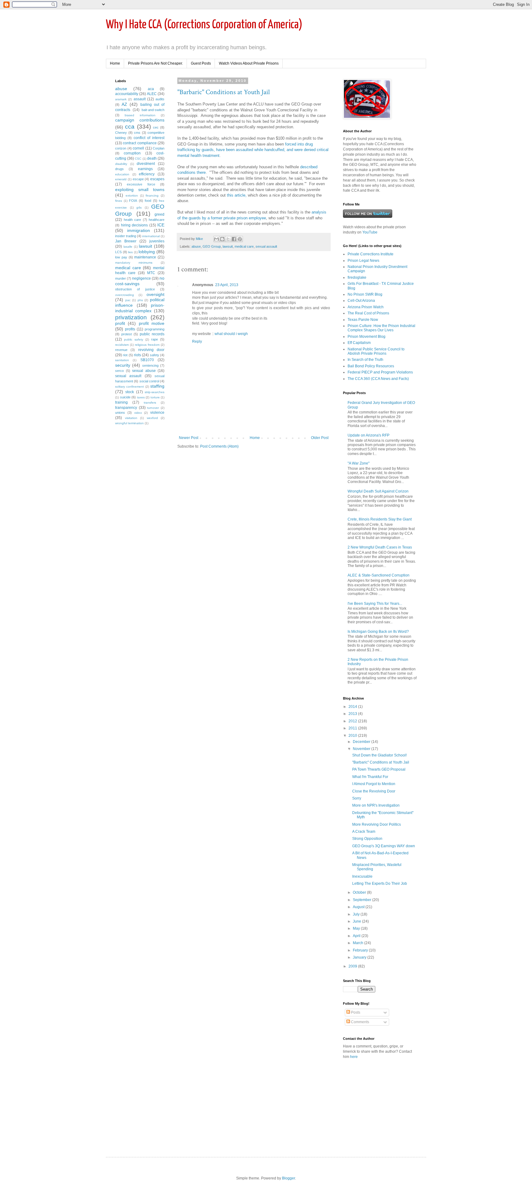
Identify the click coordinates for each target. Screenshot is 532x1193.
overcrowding (124, 295)
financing (152, 195)
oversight (155, 294)
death (152, 158)
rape (154, 339)
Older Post (319, 438)
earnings (145, 169)
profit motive (151, 323)
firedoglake (357, 277)
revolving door (151, 350)
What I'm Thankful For (370, 777)
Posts (355, 1012)
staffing (157, 386)
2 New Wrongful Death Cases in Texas (380, 547)
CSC (138, 158)
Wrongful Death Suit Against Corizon (378, 491)
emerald (121, 179)
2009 (353, 966)
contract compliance (139, 143)
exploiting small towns (139, 189)
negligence (141, 278)
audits (159, 99)
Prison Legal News (363, 260)
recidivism (122, 344)
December (362, 742)
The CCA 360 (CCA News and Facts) (378, 379)
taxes (141, 397)
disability (121, 164)
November (362, 749)
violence (157, 412)
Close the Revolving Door (373, 791)
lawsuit (228, 246)
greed (159, 214)
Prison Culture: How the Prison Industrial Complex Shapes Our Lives (381, 328)
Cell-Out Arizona (361, 300)
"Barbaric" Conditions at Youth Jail (223, 92)
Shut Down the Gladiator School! (379, 755)
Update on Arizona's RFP (368, 435)
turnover (153, 407)
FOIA (133, 200)
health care (132, 219)
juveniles (156, 241)
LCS (118, 252)
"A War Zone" (358, 463)
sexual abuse (144, 371)
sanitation (122, 360)
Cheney (121, 132)
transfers (150, 402)
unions (120, 412)
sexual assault (266, 246)
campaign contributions (139, 120)
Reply (197, 341)
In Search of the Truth (365, 359)
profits (130, 329)
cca (130, 126)
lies (130, 252)
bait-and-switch (153, 110)
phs (140, 300)
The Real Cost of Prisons (368, 313)
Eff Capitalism (359, 343)
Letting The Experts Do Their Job (379, 883)
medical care (244, 246)
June (357, 921)
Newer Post (188, 438)
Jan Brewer (125, 241)
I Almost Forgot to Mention (373, 784)
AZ (124, 104)
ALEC (152, 94)
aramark (121, 99)
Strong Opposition (367, 838)
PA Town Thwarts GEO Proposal (378, 769)
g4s (139, 207)
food (148, 200)
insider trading (125, 236)
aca (151, 89)
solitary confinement (129, 386)
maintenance (145, 257)
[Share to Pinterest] (240, 239)
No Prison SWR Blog (365, 294)
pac (128, 300)
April (357, 936)
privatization (131, 317)
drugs (119, 169)
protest (126, 334)
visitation (131, 418)
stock (129, 392)
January (360, 957)
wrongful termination (129, 423)
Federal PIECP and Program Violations (380, 372)
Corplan (158, 148)
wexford (152, 418)
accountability (126, 94)
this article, (237, 195)
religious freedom (147, 344)
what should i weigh (231, 334)
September (362, 900)
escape (138, 179)
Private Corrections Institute (370, 254)
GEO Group (212, 246)
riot (125, 355)
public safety (133, 339)
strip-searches (154, 392)
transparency (126, 407)
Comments (359, 1022)
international (151, 236)
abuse (196, 246)
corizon (120, 148)
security (122, 365)
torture (155, 397)
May (357, 928)
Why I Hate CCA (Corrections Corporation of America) (204, 25)
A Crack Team (363, 831)
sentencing (150, 365)
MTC (151, 273)
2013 (353, 714)
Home (115, 63)
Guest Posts (201, 63)
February (361, 950)
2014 (353, 706)
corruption (132, 153)
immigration (138, 230)
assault (140, 99)
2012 (353, 721)
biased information (140, 115)
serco (119, 371)
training (121, 402)
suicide (125, 397)
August (359, 907)
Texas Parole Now (363, 319)
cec (156, 127)
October (360, 892)
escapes (157, 179)
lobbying (147, 251)
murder (120, 278)
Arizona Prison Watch (366, 307)
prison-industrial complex (139, 308)
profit (120, 323)
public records (152, 334)
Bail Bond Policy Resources (371, 366)
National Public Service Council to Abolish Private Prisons (376, 351)
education (122, 174)
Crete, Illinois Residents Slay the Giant (380, 519)
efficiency (147, 174)
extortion (132, 195)
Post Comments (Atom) (219, 446)
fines (118, 200)
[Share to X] (228, 239)
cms (137, 132)
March (358, 943)
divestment (146, 164)
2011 (353, 728)
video (138, 412)
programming (154, 329)
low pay (121, 257)
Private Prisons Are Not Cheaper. (155, 63)
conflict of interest (149, 138)
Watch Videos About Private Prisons (249, 63)
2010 (353, 735)
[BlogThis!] (222, 239)
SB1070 (147, 360)
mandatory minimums (133, 262)
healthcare (156, 219)
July (357, 914)
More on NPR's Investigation (376, 805)
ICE (160, 224)
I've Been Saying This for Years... (375, 603)
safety (154, 355)
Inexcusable (362, 876)
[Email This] (216, 239)
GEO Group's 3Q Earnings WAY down (383, 846)
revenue (121, 350)
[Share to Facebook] (234, 239)
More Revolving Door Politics (376, 824)
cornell (138, 148)
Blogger (288, 1178)
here (354, 1057)
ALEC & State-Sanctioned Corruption (378, 575)
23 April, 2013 (226, 285)
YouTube (369, 232)
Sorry (356, 798)
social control (149, 381)
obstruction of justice (135, 289)
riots (137, 355)
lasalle (127, 246)
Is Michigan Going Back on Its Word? (378, 631)
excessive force (141, 184)
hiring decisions (134, 225)
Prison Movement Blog (366, 336)
